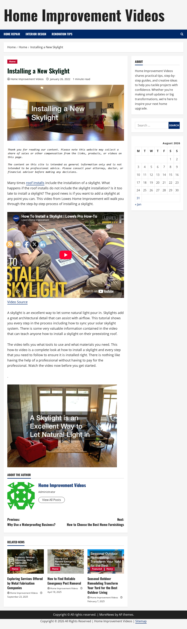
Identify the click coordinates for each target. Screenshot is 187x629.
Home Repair (12, 34)
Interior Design (36, 34)
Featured (97, 568)
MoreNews (106, 615)
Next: (95, 522)
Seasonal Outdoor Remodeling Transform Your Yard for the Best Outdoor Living (102, 585)
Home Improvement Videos (84, 15)
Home (12, 61)
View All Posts (51, 500)
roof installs (35, 183)
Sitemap (141, 621)
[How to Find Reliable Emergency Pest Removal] (65, 561)
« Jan (138, 204)
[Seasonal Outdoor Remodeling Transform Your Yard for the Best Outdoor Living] (105, 561)
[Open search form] (182, 34)
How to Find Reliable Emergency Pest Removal (64, 581)
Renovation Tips (62, 34)
